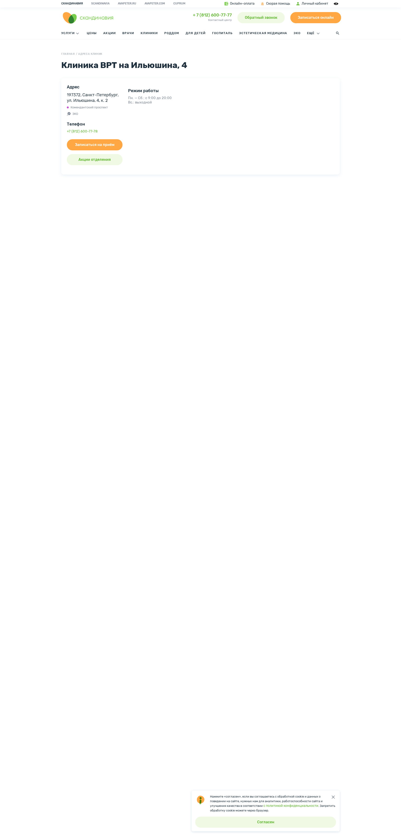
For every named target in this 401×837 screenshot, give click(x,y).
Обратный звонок (261, 17)
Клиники (149, 33)
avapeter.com (155, 3)
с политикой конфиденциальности (290, 806)
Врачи (128, 33)
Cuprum (179, 3)
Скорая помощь (278, 4)
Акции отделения (94, 159)
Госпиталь (222, 33)
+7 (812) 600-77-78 (82, 131)
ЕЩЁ (311, 33)
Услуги (68, 33)
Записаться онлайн (316, 17)
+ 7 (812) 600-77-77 (212, 15)
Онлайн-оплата (242, 4)
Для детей (195, 33)
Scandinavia (100, 3)
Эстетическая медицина (263, 33)
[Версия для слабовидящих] (337, 3)
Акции (109, 33)
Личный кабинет (315, 4)
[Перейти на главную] (88, 17)
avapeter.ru (127, 3)
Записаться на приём (94, 144)
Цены (92, 33)
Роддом (171, 33)
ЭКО (297, 33)
